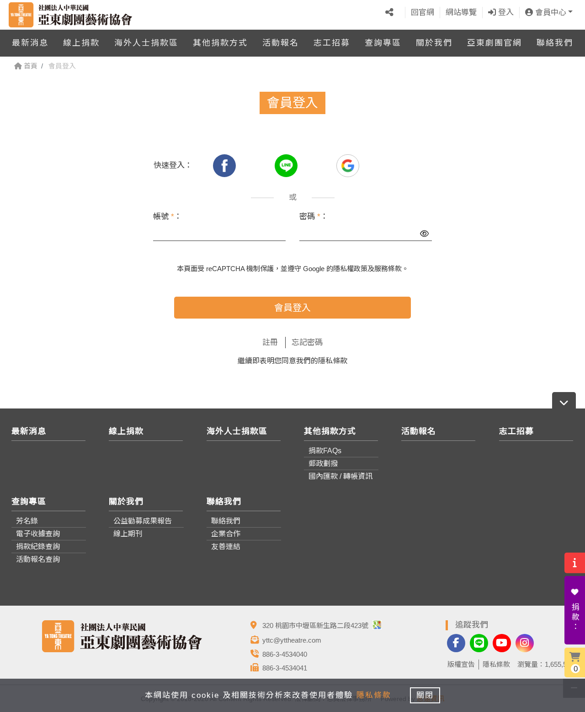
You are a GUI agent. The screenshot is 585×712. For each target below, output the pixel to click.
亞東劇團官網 (494, 42)
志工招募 (332, 42)
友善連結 (225, 546)
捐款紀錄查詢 (38, 546)
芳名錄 (27, 521)
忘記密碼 (307, 342)
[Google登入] (348, 165)
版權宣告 (461, 664)
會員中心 (549, 12)
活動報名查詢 (38, 559)
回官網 (422, 12)
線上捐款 (81, 42)
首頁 (29, 66)
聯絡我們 (555, 42)
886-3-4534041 (284, 668)
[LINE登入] (287, 165)
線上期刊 (128, 534)
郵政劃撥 (323, 463)
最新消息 (30, 42)
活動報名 (280, 42)
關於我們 (434, 42)
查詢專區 (383, 42)
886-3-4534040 (284, 654)
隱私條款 (332, 361)
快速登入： (173, 165)
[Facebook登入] (225, 165)
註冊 (270, 342)
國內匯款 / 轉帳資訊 (340, 476)
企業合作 (225, 534)
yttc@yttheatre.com (291, 640)
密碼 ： (313, 216)
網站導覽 (461, 12)
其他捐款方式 (220, 42)
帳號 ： (167, 216)
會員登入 (292, 308)
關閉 (425, 695)
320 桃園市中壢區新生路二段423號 (316, 625)
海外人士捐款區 (146, 42)
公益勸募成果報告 (142, 521)
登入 (505, 12)
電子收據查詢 (38, 534)
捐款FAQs (324, 451)
